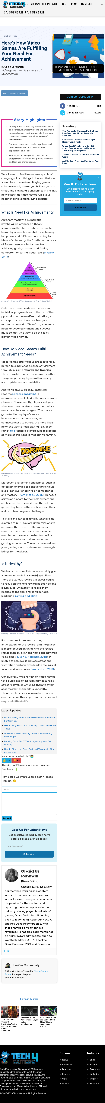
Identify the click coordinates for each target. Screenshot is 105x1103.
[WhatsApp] (31, 104)
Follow (97, 113)
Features (66, 1069)
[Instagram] (8, 951)
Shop (92, 1059)
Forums (73, 4)
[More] (44, 104)
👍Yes (6, 760)
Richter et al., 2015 (31, 494)
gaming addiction (26, 595)
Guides (46, 4)
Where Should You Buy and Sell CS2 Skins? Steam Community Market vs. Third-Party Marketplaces (79, 148)
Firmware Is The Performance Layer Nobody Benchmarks (78, 141)
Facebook (95, 1069)
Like (99, 106)
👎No (16, 760)
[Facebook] (19, 104)
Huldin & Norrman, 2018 (31, 656)
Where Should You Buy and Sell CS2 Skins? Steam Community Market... (48, 1022)
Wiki (54, 4)
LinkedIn (94, 1073)
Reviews (35, 4)
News (7, 4)
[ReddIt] (37, 104)
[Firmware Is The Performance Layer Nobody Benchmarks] (29, 1011)
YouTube (94, 1083)
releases (24, 393)
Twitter (93, 1078)
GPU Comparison (13, 12)
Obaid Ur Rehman (14, 66)
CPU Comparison (34, 12)
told (12, 430)
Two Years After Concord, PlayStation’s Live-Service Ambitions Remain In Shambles (9, 1025)
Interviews (67, 1064)
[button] (101, 4)
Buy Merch (86, 4)
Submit (6, 818)
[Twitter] (25, 104)
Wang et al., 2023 (43, 669)
